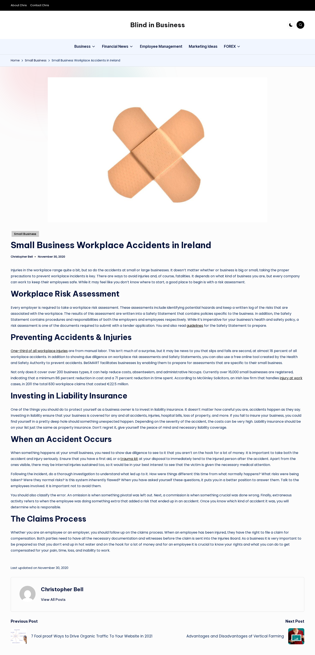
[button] (53, 599)
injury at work (291, 378)
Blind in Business (157, 25)
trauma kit (129, 458)
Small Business (25, 234)
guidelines (195, 325)
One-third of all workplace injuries (39, 350)
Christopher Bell (62, 589)
